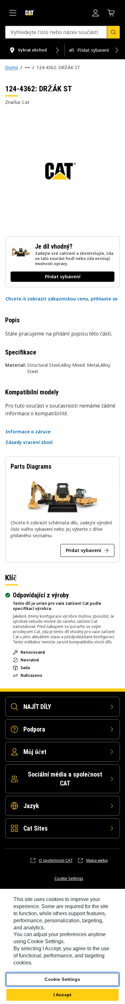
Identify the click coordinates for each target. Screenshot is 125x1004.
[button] (61, 298)
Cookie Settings (68, 878)
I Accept (62, 994)
